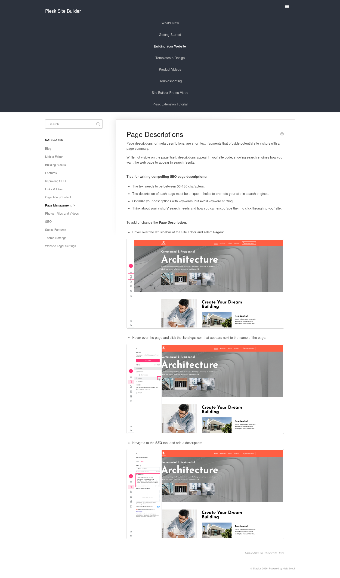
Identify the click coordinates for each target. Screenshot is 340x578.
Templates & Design (170, 57)
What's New (170, 23)
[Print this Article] (282, 134)
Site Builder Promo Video (170, 92)
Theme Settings (55, 237)
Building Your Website (170, 46)
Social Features (55, 229)
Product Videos (170, 69)
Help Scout (289, 568)
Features (51, 173)
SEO (48, 221)
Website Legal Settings (60, 246)
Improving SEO (55, 181)
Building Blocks (55, 164)
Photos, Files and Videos (62, 213)
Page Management (58, 205)
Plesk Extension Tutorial (170, 104)
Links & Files (54, 189)
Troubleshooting (170, 81)
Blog (48, 148)
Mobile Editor (54, 156)
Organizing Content (58, 197)
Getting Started (170, 34)
